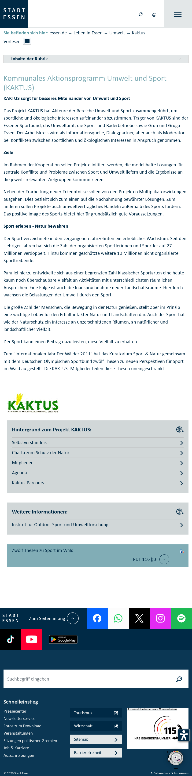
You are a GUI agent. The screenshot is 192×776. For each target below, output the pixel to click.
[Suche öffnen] (140, 14)
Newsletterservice (19, 718)
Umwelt (117, 33)
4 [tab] (130, 749)
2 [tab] (130, 734)
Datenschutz (162, 773)
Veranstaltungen (18, 733)
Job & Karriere (16, 747)
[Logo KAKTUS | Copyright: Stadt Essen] (33, 402)
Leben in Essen (88, 33)
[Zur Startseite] (14, 14)
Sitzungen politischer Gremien (30, 740)
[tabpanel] (158, 731)
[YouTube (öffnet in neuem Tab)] (31, 639)
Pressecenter (15, 711)
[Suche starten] (179, 679)
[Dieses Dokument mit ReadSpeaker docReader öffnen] (182, 556)
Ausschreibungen (19, 755)
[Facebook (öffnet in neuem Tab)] (97, 618)
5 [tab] (130, 756)
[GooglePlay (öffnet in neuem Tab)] (63, 639)
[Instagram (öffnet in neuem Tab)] (160, 618)
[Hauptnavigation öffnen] (178, 14)
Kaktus (138, 33)
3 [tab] (130, 742)
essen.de (58, 33)
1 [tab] (130, 727)
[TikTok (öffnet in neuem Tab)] (10, 639)
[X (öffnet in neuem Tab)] (139, 618)
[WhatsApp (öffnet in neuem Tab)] (118, 618)
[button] (154, 14)
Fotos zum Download (22, 726)
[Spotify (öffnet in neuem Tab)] (181, 618)
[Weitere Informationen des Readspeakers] (27, 41)
